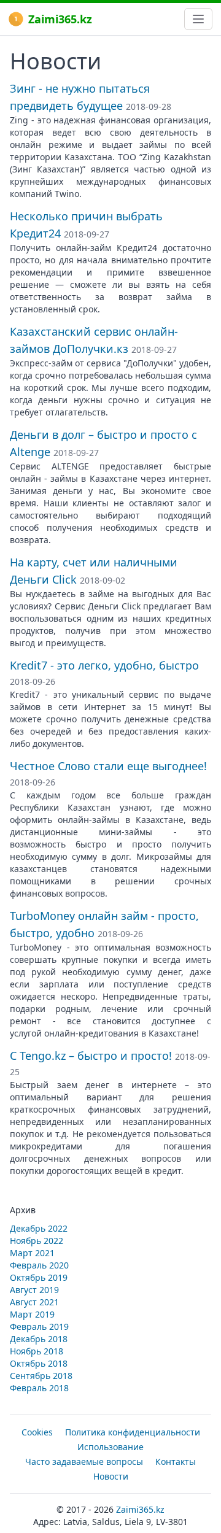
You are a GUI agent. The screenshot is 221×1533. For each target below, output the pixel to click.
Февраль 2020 (39, 1265)
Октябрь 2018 (39, 1363)
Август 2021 (34, 1302)
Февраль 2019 (39, 1326)
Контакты (175, 1461)
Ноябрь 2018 (36, 1351)
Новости (110, 1476)
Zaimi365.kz (60, 19)
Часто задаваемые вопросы (84, 1461)
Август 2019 (34, 1290)
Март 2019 (32, 1314)
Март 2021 (32, 1253)
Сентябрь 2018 (41, 1375)
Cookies (37, 1432)
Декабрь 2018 (39, 1339)
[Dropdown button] (198, 19)
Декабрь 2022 (39, 1228)
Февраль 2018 (39, 1388)
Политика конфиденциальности (132, 1432)
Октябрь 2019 (39, 1277)
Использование (110, 1447)
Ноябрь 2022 (36, 1240)
